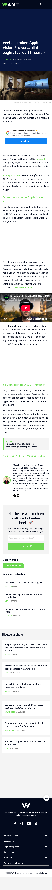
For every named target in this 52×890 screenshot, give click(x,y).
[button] (44, 836)
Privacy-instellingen (13, 863)
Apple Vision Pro (13, 565)
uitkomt (41, 159)
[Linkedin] (18, 495)
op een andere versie (22, 287)
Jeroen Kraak (17, 60)
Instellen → (26, 141)
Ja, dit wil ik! (26, 546)
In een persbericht (12, 175)
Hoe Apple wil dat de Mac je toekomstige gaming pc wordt (21, 445)
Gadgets (8, 60)
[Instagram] (14, 495)
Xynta (44, 873)
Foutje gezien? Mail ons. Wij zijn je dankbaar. (25, 456)
